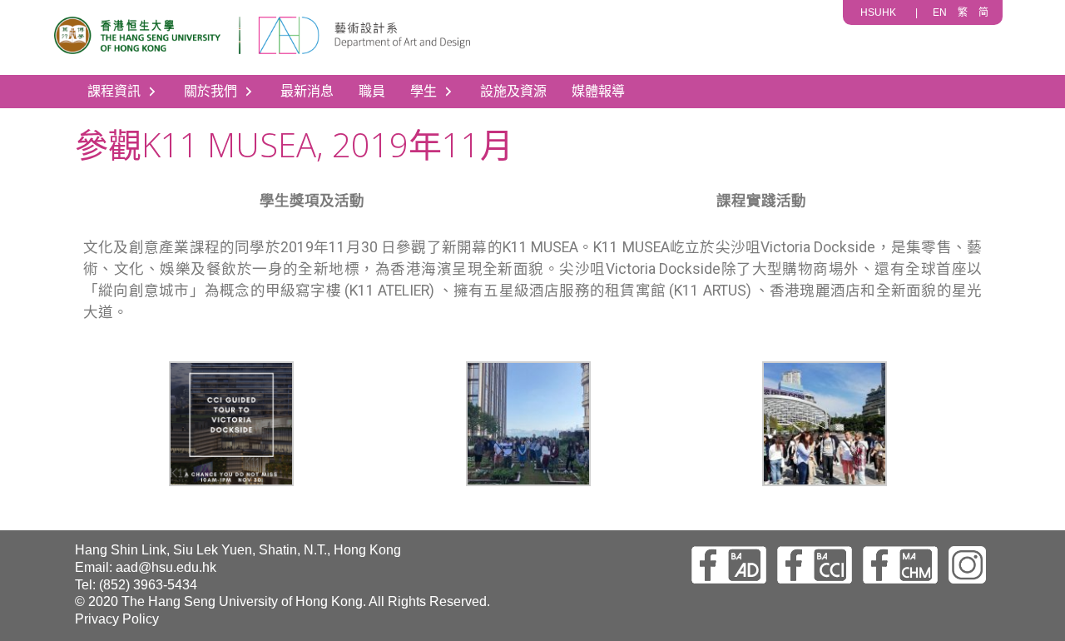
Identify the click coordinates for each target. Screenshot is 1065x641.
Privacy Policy (117, 619)
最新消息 (307, 91)
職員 (372, 91)
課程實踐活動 (761, 200)
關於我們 (210, 91)
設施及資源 (513, 91)
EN (940, 12)
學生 (423, 91)
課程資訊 (114, 91)
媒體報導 (598, 91)
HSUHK (878, 12)
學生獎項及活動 (312, 200)
